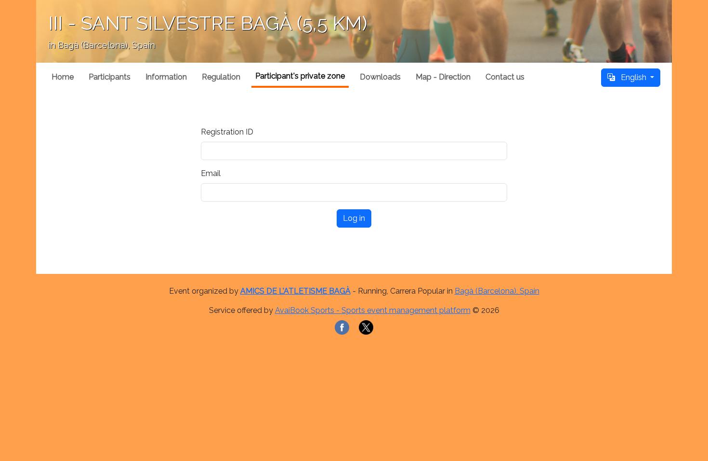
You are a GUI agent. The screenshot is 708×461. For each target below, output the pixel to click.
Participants (110, 76)
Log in (354, 218)
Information (166, 76)
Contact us (504, 76)
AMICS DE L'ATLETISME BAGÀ (295, 291)
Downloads (380, 76)
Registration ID (227, 131)
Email (211, 173)
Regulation (221, 76)
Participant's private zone (300, 76)
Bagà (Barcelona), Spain (497, 291)
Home (63, 76)
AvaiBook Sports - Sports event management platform (373, 310)
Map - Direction (443, 76)
